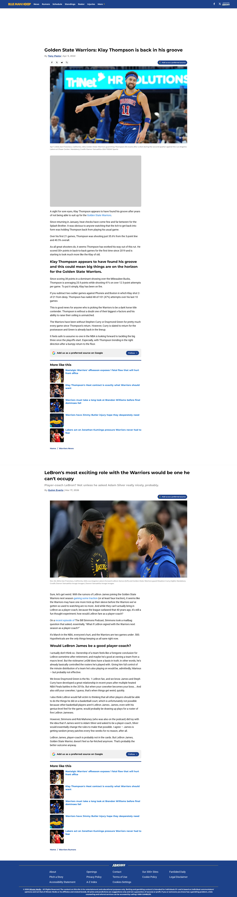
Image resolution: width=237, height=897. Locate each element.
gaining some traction (86, 598)
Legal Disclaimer (178, 876)
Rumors (46, 4)
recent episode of (65, 620)
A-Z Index (91, 882)
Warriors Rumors (67, 849)
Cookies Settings (122, 882)
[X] (220, 4)
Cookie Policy (149, 876)
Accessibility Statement (62, 882)
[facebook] (214, 4)
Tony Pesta (54, 56)
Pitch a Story (56, 876)
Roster (81, 4)
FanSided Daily (177, 871)
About (52, 871)
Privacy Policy (94, 876)
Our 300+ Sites (150, 871)
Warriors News (66, 448)
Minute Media (35, 889)
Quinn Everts (55, 490)
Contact (117, 871)
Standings (70, 4)
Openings (91, 871)
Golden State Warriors (99, 215)
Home (53, 448)
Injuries (91, 4)
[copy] (67, 62)
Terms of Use (120, 876)
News (36, 4)
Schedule (57, 4)
